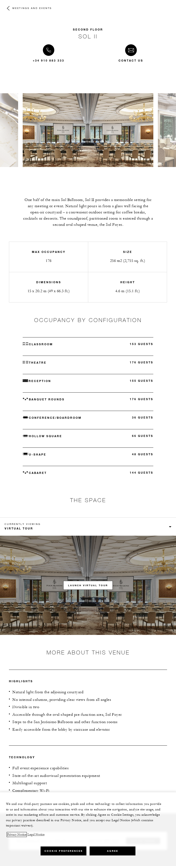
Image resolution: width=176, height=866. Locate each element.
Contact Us (130, 60)
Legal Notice (36, 834)
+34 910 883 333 (48, 60)
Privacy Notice (16, 834)
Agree (112, 850)
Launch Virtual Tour (88, 585)
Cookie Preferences (63, 850)
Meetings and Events (32, 8)
